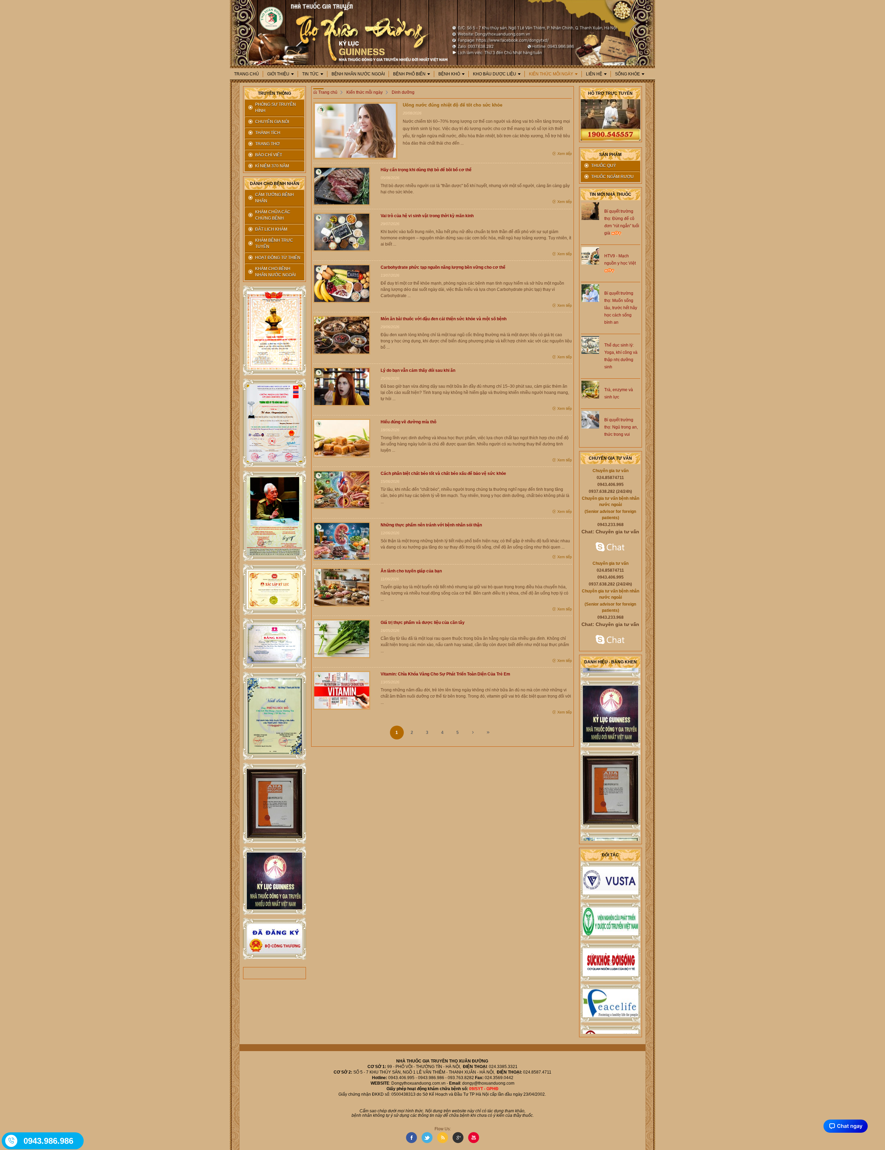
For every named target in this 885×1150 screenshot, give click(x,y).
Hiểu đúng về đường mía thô (408, 422)
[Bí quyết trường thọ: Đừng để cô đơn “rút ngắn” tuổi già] (590, 210)
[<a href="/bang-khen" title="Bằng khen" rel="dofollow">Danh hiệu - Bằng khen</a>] (610, 696)
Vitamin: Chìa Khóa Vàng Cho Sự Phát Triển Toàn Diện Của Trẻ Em (445, 674)
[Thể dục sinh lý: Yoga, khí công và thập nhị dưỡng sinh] (590, 344)
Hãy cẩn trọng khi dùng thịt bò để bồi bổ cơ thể (426, 169)
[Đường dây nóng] (11, 1140)
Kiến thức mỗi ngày (551, 74)
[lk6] (274, 716)
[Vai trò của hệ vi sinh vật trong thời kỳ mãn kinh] (341, 231)
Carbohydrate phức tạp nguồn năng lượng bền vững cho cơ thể (443, 267)
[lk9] (274, 939)
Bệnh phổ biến (409, 74)
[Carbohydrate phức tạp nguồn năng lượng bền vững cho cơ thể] (341, 283)
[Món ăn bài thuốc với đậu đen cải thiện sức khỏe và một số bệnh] (341, 334)
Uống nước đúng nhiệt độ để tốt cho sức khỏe (452, 105)
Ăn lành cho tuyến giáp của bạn (411, 571)
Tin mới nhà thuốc (610, 194)
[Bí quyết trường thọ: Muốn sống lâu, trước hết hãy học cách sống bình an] (590, 292)
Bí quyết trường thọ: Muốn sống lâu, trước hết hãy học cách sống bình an (620, 308)
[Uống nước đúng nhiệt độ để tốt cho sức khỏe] (355, 130)
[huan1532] (610, 547)
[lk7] (274, 803)
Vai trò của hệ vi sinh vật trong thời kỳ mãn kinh (427, 215)
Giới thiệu (278, 74)
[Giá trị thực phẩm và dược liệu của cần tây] (341, 638)
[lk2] (274, 423)
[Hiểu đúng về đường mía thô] (341, 437)
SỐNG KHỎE (627, 74)
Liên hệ (594, 74)
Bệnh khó (449, 74)
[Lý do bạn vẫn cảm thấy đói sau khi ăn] (341, 386)
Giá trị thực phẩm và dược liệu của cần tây (423, 622)
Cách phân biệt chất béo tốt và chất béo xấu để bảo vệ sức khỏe (443, 473)
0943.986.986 (48, 1141)
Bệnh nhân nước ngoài (358, 74)
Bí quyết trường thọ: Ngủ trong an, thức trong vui (621, 427)
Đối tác (610, 855)
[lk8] (274, 881)
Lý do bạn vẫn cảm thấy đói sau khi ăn (418, 370)
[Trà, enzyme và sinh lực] (590, 389)
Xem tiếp (564, 153)
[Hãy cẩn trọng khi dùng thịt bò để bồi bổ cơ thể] (341, 185)
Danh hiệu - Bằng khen (610, 662)
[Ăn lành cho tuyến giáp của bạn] (341, 587)
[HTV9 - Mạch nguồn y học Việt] (590, 255)
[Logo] (442, 32)
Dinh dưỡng (403, 92)
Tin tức (310, 74)
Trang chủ (246, 74)
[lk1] (274, 331)
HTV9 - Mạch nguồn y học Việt (620, 260)
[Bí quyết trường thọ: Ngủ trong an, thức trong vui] (590, 419)
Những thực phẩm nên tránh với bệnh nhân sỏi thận (431, 525)
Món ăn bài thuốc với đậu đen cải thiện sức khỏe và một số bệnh (443, 318)
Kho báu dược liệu (494, 74)
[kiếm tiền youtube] (274, 643)
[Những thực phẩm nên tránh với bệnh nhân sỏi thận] (341, 541)
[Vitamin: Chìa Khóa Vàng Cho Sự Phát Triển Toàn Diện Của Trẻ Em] (341, 690)
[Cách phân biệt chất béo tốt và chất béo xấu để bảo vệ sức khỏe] (341, 489)
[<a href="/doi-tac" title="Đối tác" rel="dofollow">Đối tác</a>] (610, 863)
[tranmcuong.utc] (610, 640)
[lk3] (274, 516)
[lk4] (274, 589)
